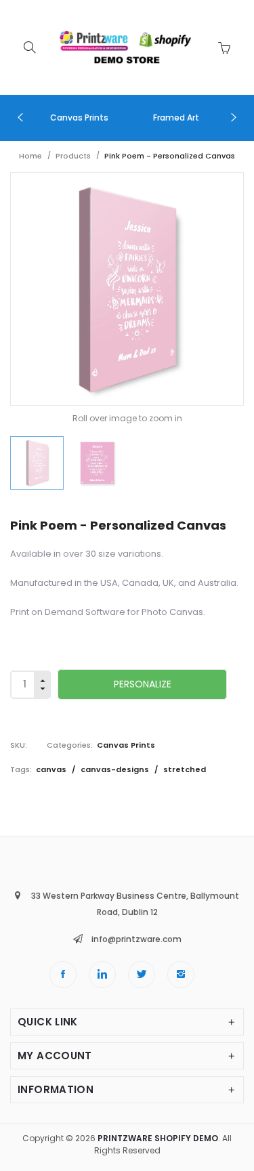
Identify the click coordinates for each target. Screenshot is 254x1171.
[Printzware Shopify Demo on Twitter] (141, 974)
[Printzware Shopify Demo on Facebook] (63, 974)
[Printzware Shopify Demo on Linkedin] (102, 974)
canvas (52, 769)
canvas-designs (116, 769)
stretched (184, 769)
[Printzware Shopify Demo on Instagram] (180, 974)
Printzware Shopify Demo (158, 1138)
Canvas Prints (126, 745)
